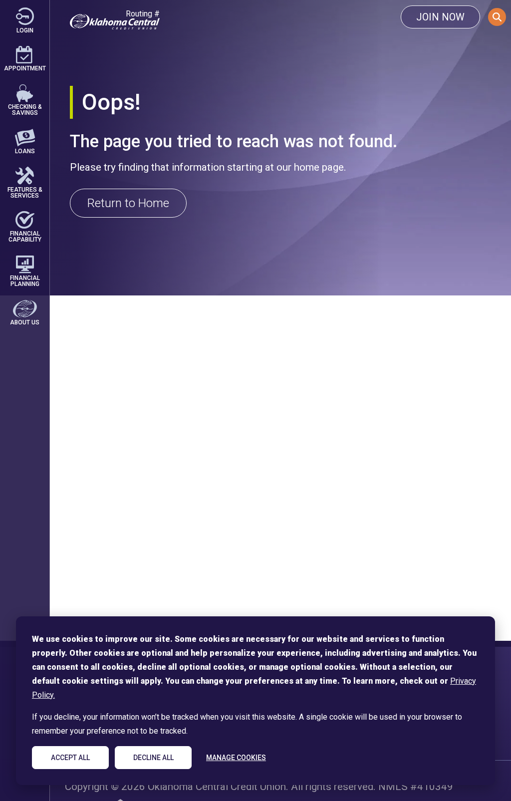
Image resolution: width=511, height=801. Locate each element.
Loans (25, 151)
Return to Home (128, 203)
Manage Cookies (236, 758)
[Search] (497, 17)
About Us (24, 322)
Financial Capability (24, 236)
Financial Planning (25, 280)
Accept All (70, 758)
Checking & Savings (25, 109)
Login (24, 30)
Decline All (153, 758)
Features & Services (24, 192)
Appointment (25, 68)
